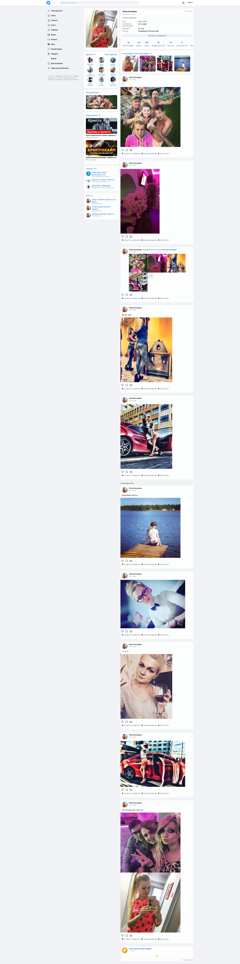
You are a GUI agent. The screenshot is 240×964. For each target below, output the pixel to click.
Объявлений (182, 44)
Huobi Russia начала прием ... (101, 208)
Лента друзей (111, 54)
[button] (183, 3)
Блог (88, 196)
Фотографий (128, 44)
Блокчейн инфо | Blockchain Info (99, 173)
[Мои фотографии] (130, 63)
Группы (89, 168)
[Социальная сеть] (51, 3)
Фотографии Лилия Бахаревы (135, 53)
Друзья (89, 54)
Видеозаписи (92, 115)
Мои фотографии (169, 250)
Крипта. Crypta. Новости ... (104, 180)
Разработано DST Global (71, 79)
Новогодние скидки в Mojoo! (140, 949)
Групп (146, 44)
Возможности (68, 76)
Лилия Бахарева (135, 77)
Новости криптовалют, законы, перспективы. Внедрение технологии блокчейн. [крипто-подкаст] (101, 135)
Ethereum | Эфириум (101, 186)
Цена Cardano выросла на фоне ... (104, 200)
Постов (170, 44)
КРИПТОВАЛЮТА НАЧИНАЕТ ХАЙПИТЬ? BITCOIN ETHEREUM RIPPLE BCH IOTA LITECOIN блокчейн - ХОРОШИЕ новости (101, 157)
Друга (139, 44)
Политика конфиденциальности (66, 78)
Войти (190, 2)
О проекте (51, 76)
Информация (59, 76)
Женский (142, 21)
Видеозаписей (158, 44)
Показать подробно (157, 35)
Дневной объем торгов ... (103, 214)
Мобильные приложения (55, 79)
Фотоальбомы (92, 92)
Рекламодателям (188, 960)
